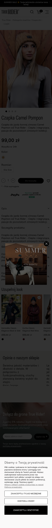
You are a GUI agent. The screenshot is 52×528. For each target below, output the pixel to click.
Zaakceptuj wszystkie (26, 510)
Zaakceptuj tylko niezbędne (26, 493)
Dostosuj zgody (26, 501)
